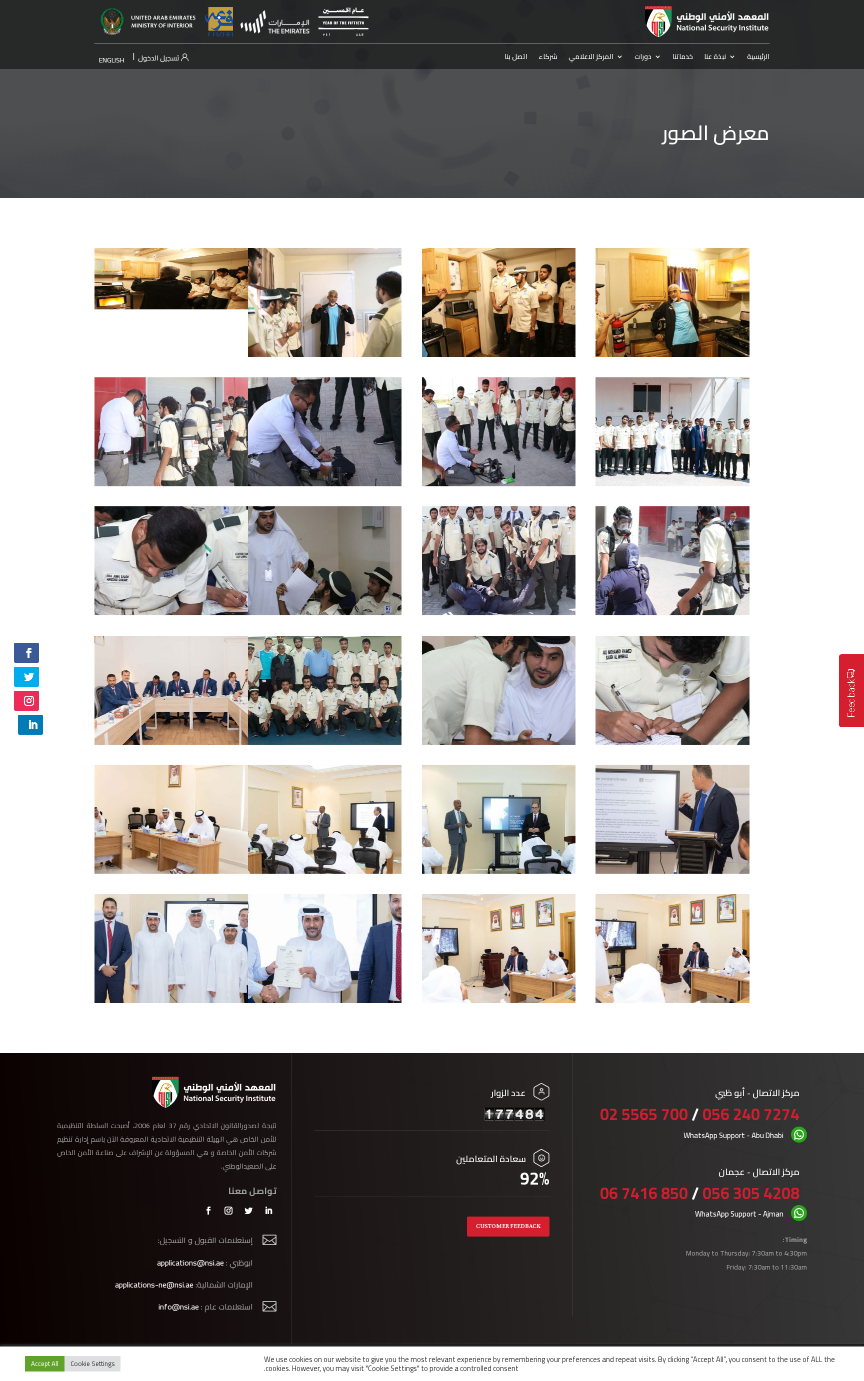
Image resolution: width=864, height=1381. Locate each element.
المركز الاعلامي (591, 58)
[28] (499, 1000)
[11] (325, 612)
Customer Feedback (508, 1226)
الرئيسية (758, 58)
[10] (499, 612)
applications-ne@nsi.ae (154, 1284)
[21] (325, 870)
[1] (672, 353)
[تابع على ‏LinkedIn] (30, 725)
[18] (672, 870)
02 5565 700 (646, 1114)
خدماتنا (682, 58)
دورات (643, 58)
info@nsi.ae (178, 1306)
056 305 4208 (751, 1193)
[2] (499, 353)
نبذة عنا (715, 58)
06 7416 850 (644, 1193)
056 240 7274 (751, 1114)
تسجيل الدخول (159, 57)
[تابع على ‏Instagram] (26, 701)
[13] (672, 741)
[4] (171, 306)
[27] (672, 1000)
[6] (499, 483)
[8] (171, 483)
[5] (672, 483)
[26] (171, 870)
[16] (171, 741)
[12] (171, 612)
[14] (499, 741)
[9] (672, 612)
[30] (171, 1000)
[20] (499, 870)
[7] (325, 483)
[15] (325, 741)
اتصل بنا (516, 58)
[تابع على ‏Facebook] (26, 653)
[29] (325, 1000)
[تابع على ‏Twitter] (26, 677)
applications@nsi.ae (190, 1262)
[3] (325, 353)
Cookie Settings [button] (92, 1364)
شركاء (548, 58)
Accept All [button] (44, 1364)
